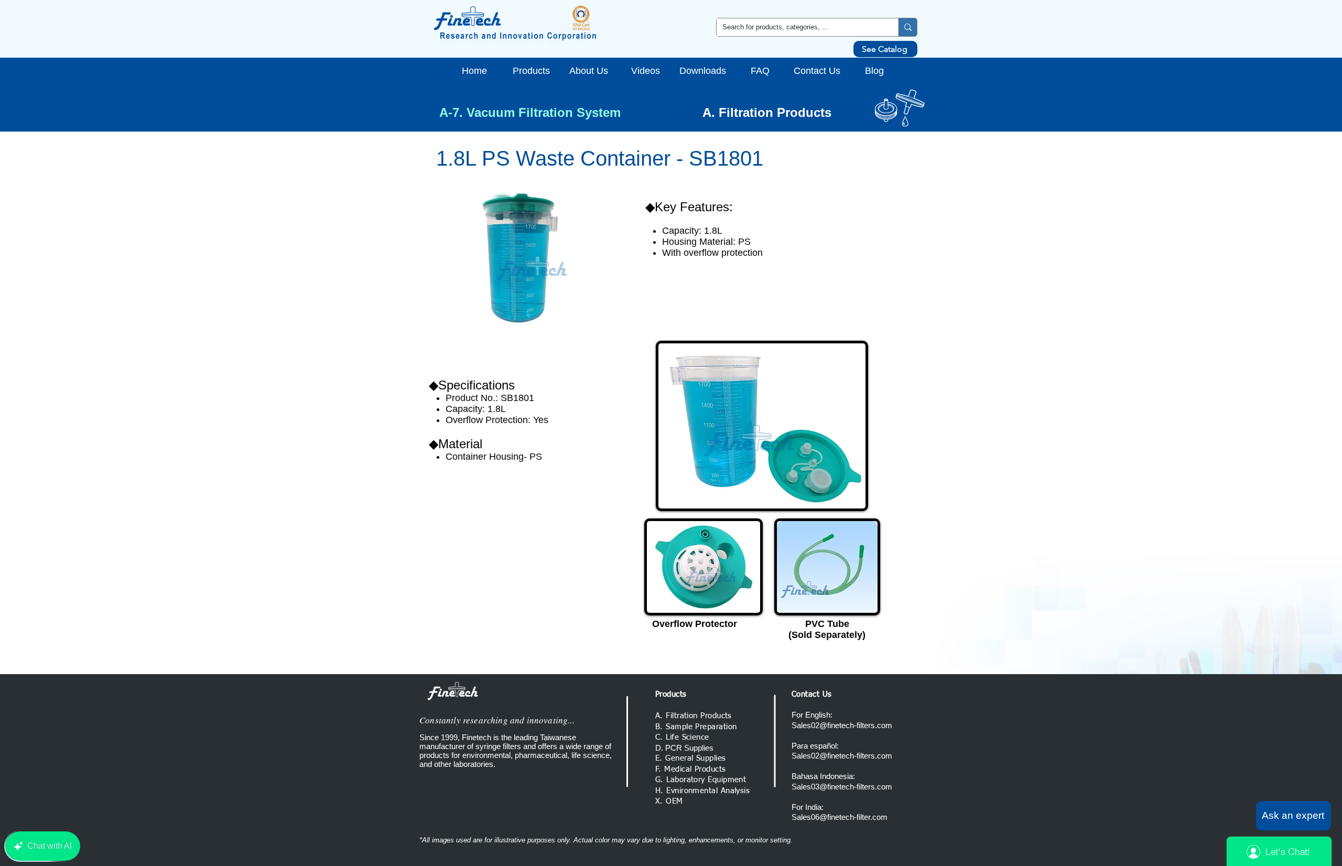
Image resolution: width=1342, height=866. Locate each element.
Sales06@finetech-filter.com (840, 817)
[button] (1293, 815)
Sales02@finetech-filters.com (842, 725)
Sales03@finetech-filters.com (842, 786)
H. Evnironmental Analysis (702, 791)
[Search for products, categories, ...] (908, 27)
